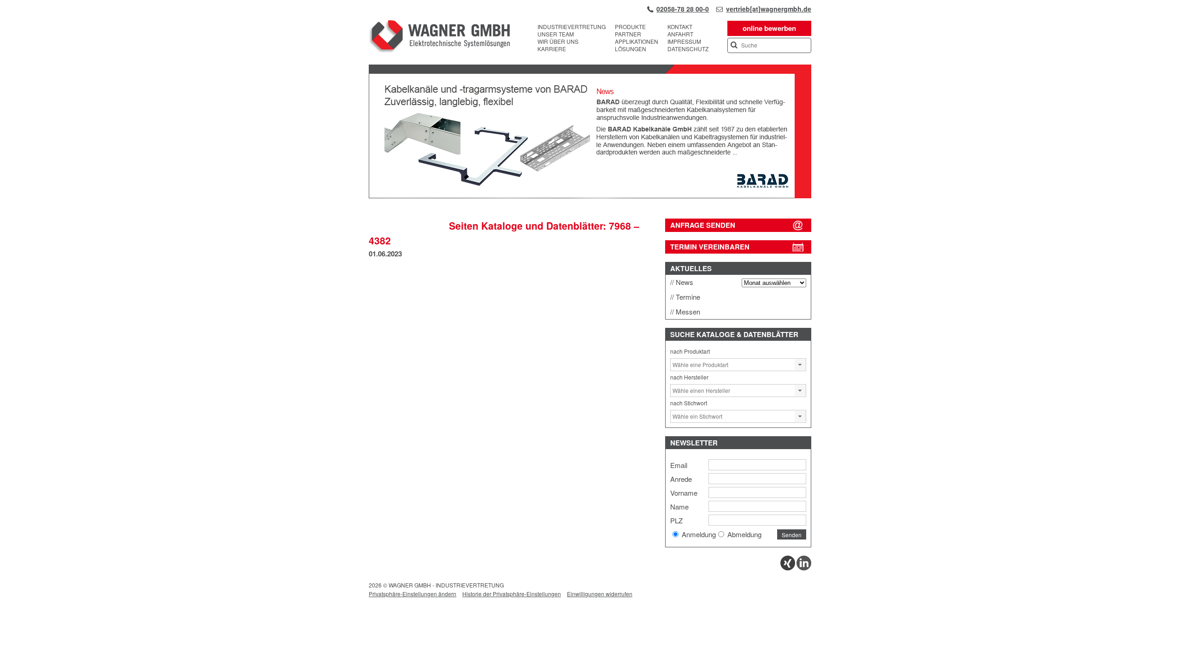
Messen (688, 311)
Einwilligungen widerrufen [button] (599, 594)
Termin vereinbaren (709, 247)
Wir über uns (557, 41)
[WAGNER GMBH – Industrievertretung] (439, 37)
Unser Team (555, 34)
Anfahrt (680, 34)
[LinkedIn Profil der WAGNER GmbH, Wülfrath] (803, 568)
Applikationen (636, 41)
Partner (628, 34)
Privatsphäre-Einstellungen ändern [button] (412, 594)
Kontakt (679, 26)
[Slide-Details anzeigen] (590, 196)
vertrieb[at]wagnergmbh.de (768, 8)
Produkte (630, 26)
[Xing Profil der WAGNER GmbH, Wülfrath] (787, 568)
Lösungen (630, 49)
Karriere (551, 49)
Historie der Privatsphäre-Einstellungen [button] (511, 594)
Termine (688, 297)
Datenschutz (687, 49)
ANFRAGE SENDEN (702, 225)
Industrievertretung (571, 26)
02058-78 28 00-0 (682, 8)
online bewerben (769, 28)
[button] (800, 364)
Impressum (684, 41)
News (684, 282)
